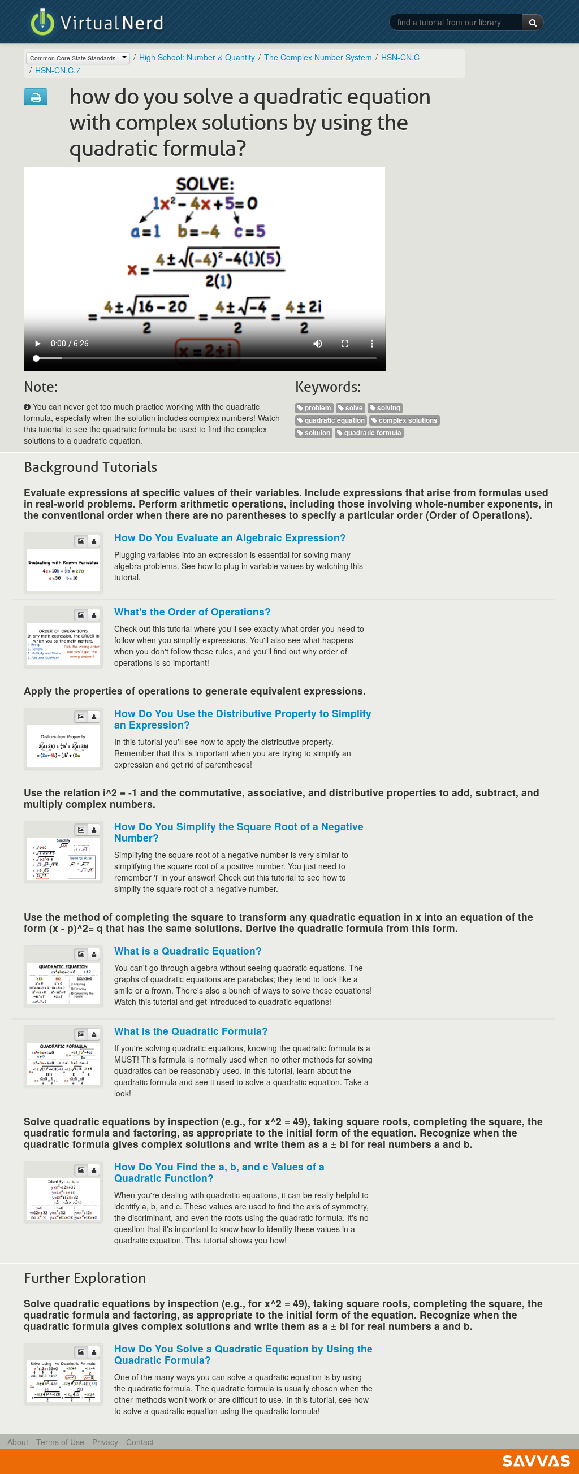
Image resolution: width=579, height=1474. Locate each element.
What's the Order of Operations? (192, 611)
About (17, 1441)
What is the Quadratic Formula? (191, 1031)
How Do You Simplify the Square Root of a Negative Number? (239, 831)
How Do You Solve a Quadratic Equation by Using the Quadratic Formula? (243, 1354)
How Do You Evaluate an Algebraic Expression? (230, 537)
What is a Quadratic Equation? (188, 950)
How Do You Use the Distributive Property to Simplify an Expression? (242, 718)
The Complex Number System (318, 57)
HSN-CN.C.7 (57, 70)
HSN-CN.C (400, 57)
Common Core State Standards (72, 58)
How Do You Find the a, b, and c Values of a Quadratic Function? (219, 1172)
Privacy (105, 1441)
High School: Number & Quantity (197, 57)
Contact (140, 1441)
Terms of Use (60, 1441)
